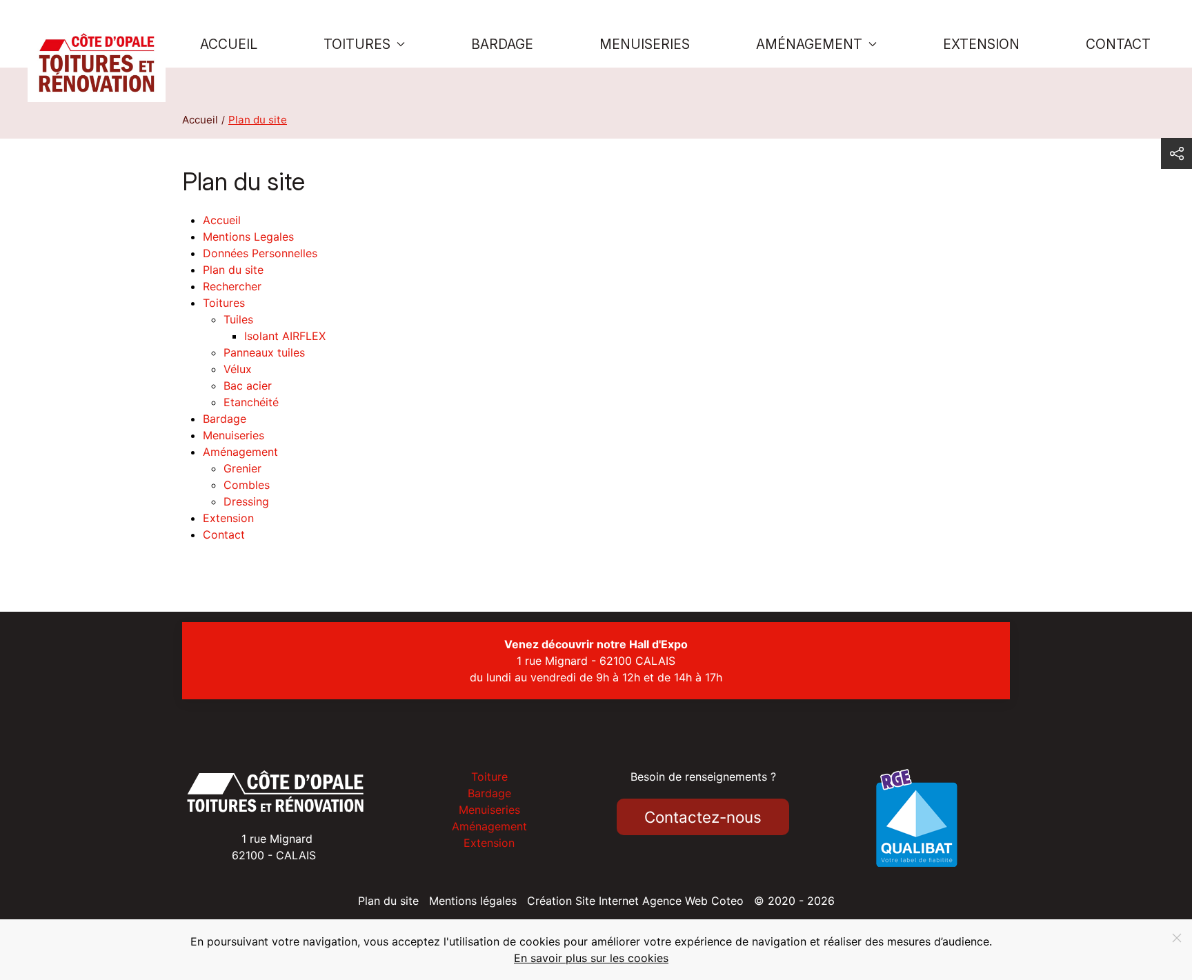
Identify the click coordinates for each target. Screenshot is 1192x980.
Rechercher (232, 286)
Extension (981, 44)
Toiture (489, 776)
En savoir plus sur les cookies (591, 958)
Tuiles (238, 319)
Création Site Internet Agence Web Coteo (635, 901)
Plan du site (233, 270)
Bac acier (247, 385)
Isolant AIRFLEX (285, 336)
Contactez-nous (703, 817)
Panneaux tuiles (264, 352)
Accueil (228, 44)
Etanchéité (251, 402)
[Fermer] (1177, 938)
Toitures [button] (357, 44)
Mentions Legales (248, 236)
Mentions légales (473, 901)
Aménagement (240, 452)
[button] (1176, 153)
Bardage (502, 44)
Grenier (242, 468)
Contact (1118, 44)
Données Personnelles (260, 253)
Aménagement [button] (809, 44)
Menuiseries (644, 44)
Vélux (237, 369)
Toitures (224, 303)
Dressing (246, 501)
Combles (246, 485)
